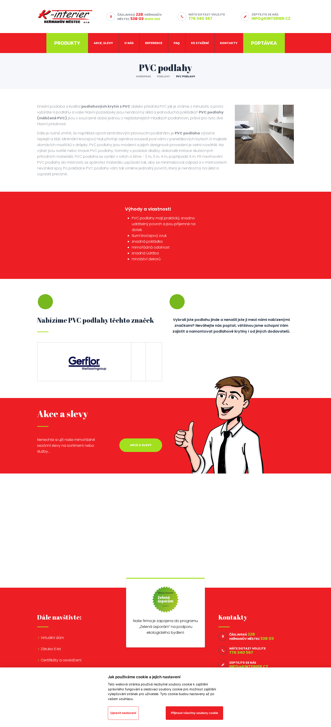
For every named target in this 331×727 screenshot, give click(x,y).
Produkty (67, 43)
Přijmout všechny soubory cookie (194, 713)
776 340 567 (200, 18)
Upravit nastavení (123, 713)
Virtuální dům (52, 637)
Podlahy (163, 76)
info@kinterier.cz (271, 18)
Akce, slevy (103, 43)
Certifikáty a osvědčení (61, 660)
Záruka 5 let (51, 648)
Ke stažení (200, 43)
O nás (129, 43)
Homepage (143, 76)
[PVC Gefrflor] (84, 361)
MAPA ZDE (152, 19)
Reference (153, 43)
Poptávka (264, 43)
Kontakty (229, 43)
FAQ (177, 43)
